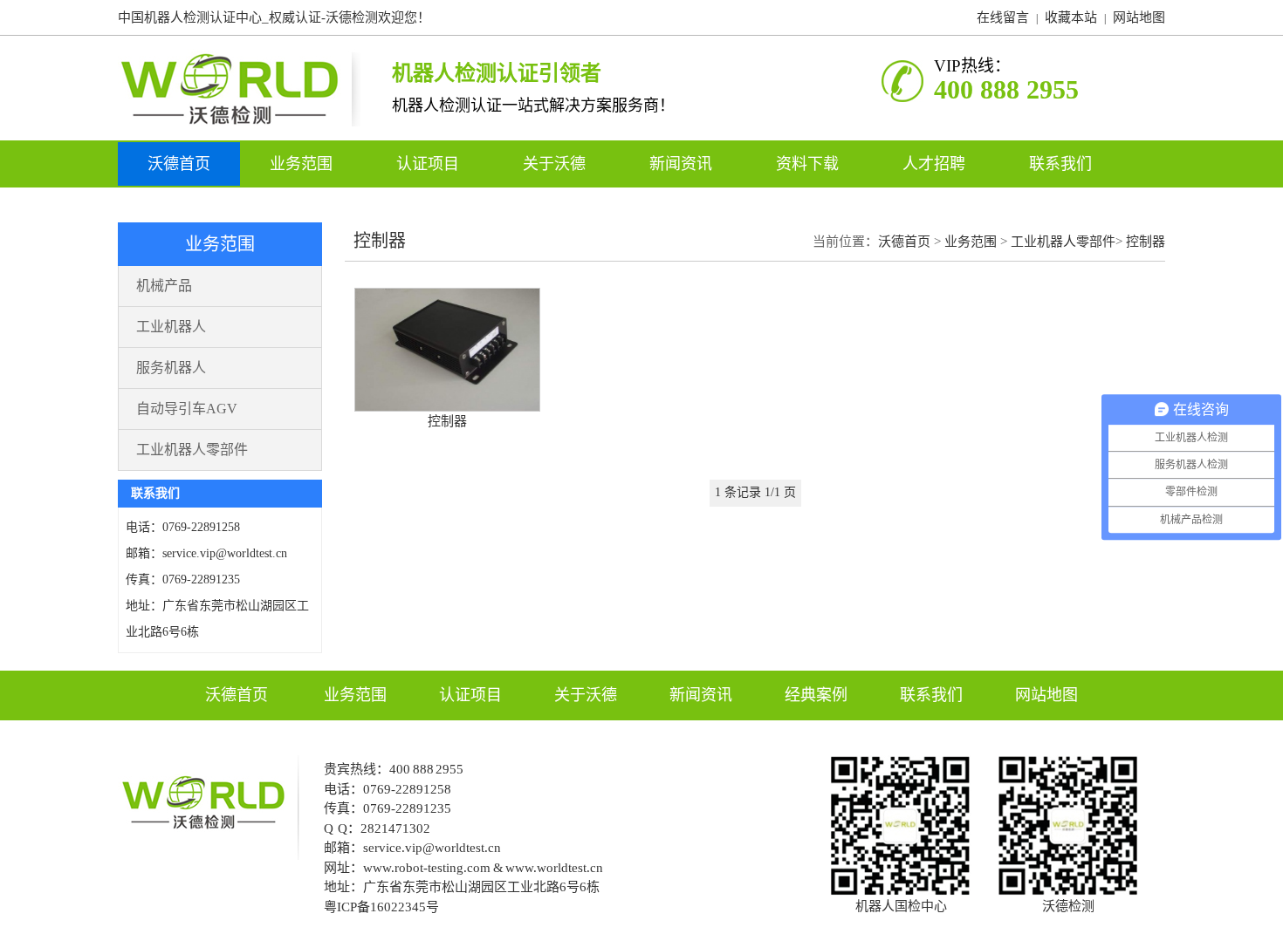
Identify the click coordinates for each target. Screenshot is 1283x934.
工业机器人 (171, 326)
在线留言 (1003, 17)
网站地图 (1139, 17)
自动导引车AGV (186, 408)
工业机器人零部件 (192, 449)
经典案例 (816, 695)
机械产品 (164, 285)
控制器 (1145, 242)
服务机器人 (171, 367)
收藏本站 (1071, 17)
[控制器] (447, 407)
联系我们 (1060, 164)
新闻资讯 (683, 164)
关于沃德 (556, 164)
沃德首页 (179, 164)
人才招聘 (936, 164)
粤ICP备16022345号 (381, 907)
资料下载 (809, 164)
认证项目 (429, 164)
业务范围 (303, 164)
